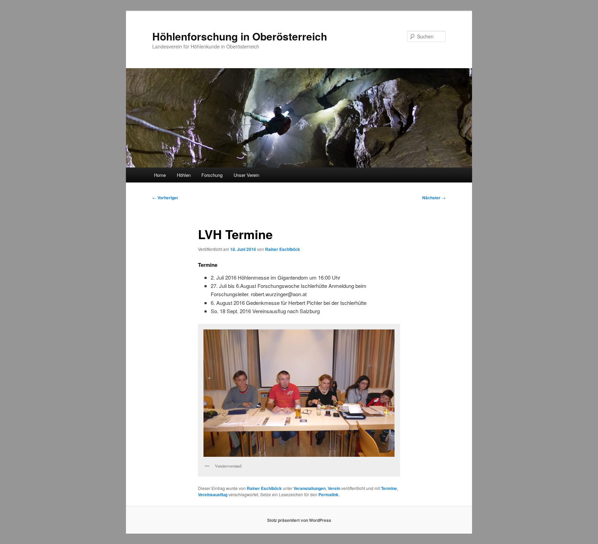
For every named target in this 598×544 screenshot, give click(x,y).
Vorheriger (165, 197)
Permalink (328, 494)
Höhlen (184, 175)
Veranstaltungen (309, 488)
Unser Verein (246, 175)
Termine (389, 488)
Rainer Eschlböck (282, 249)
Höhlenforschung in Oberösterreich (239, 36)
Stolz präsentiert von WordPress (299, 520)
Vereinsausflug (212, 494)
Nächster (434, 197)
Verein (334, 488)
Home (160, 175)
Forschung (212, 175)
